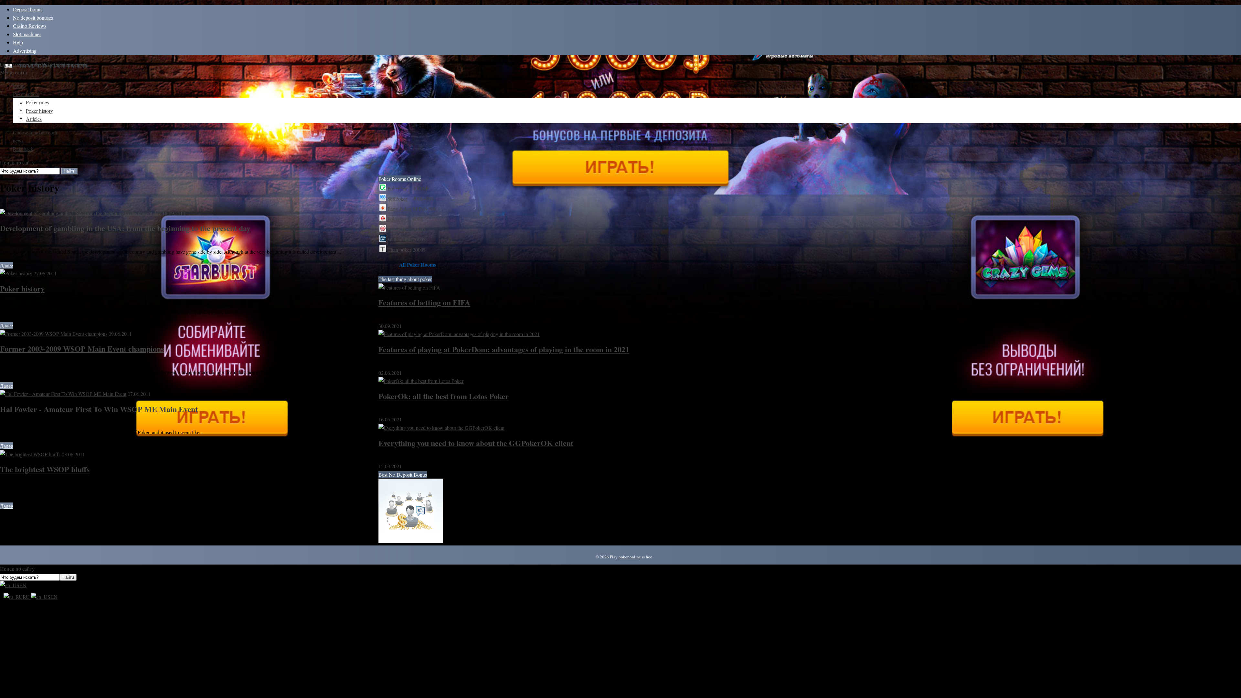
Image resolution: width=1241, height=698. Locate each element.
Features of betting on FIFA (424, 302)
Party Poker (399, 208)
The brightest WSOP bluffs (45, 469)
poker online (630, 557)
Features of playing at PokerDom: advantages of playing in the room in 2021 (503, 349)
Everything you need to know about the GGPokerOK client (475, 443)
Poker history (22, 288)
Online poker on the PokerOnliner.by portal (44, 64)
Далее (6, 265)
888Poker (397, 198)
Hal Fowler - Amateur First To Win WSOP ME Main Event (99, 409)
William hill (399, 239)
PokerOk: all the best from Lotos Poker (443, 396)
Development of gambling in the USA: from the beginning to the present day (125, 228)
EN (23, 585)
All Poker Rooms (417, 264)
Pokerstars (397, 219)
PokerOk (396, 229)
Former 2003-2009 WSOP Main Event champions (82, 348)
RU (27, 596)
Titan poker (399, 249)
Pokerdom (397, 188)
